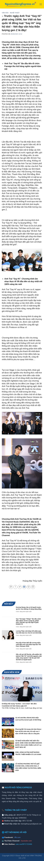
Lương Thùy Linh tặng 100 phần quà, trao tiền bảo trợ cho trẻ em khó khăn (29, 632)
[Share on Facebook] (15, 587)
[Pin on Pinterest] (29, 587)
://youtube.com (26, 841)
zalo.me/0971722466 (24, 844)
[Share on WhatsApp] (11, 587)
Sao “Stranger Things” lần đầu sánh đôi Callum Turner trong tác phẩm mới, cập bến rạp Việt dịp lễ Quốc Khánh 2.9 (28, 621)
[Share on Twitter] (20, 587)
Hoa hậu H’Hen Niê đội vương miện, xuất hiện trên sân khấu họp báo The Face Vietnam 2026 (28, 644)
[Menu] (40, 4)
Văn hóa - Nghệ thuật (11, 12)
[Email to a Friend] (24, 587)
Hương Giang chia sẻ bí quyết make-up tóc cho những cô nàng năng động (28, 608)
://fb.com (17, 837)
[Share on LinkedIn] (33, 587)
